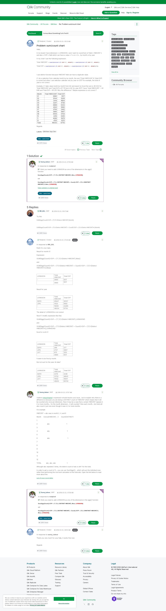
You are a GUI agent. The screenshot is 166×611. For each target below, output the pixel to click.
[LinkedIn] (88, 604)
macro (133, 60)
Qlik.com (117, 7)
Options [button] (136, 24)
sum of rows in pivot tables (45, 478)
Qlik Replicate (31, 583)
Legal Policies (116, 575)
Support (58, 586)
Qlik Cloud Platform (33, 570)
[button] (102, 41)
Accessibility (87, 576)
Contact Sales (88, 592)
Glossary (58, 579)
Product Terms (116, 591)
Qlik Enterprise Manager (35, 592)
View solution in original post (48, 188)
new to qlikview (129, 39)
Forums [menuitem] (31, 13)
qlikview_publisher (128, 54)
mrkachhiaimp (47, 398)
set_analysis (115, 60)
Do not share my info (119, 594)
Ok (64, 599)
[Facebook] (92, 604)
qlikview (132, 51)
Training (57, 583)
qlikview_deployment (118, 48)
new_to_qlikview (117, 39)
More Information (64, 603)
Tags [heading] (113, 34)
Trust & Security (88, 573)
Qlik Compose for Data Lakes (37, 586)
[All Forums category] (112, 84)
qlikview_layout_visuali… (119, 45)
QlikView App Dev (49, 131)
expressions (125, 60)
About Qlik (86, 567)
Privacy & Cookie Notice (119, 578)
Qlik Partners (59, 570)
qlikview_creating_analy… (120, 51)
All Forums (44, 24)
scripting (114, 67)
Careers (85, 583)
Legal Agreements (117, 588)
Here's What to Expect (100, 18)
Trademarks (115, 581)
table (132, 57)
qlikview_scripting (117, 42)
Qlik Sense (30, 573)
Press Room (87, 570)
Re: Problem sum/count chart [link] (70, 24)
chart (118, 54)
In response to (47, 166)
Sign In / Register (133, 13)
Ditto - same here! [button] (43, 139)
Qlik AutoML (31, 576)
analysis (129, 64)
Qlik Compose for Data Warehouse (39, 589)
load (127, 57)
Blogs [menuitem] (48, 13)
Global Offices (88, 588)
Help (123, 13)
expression (115, 57)
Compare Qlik (59, 576)
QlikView (54, 24)
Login (74, 2)
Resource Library (61, 567)
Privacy (85, 579)
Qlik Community (32, 24)
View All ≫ (114, 72)
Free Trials (58, 573)
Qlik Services (126, 7)
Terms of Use (116, 584)
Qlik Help (136, 7)
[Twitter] (84, 604)
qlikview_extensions (118, 64)
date (122, 57)
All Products (31, 567)
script (113, 54)
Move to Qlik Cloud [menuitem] (77, 13)
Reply (97, 143)
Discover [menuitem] (63, 13)
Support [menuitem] (40, 13)
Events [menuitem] (55, 13)
